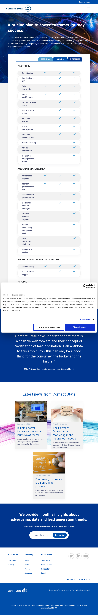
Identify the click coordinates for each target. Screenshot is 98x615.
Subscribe (59, 535)
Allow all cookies (80, 327)
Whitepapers (46, 564)
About (26, 560)
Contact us (28, 573)
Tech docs (45, 560)
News (26, 564)
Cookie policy (84, 579)
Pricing (11, 564)
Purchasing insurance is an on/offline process (48, 483)
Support (82, 2)
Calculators (46, 569)
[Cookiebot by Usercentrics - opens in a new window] (84, 286)
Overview (12, 560)
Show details (85, 319)
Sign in (88, 2)
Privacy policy (72, 579)
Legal (43, 573)
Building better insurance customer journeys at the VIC (29, 431)
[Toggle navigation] (88, 8)
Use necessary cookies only (48, 327)
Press (27, 569)
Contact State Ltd (65, 590)
